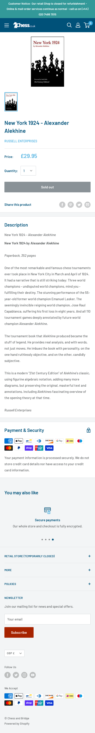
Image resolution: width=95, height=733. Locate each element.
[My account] (78, 25)
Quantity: (11, 171)
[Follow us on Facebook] (7, 675)
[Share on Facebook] (62, 204)
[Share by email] (87, 204)
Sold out (47, 187)
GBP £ (11, 653)
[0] (87, 25)
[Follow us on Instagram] (24, 675)
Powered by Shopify (16, 723)
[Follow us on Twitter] (16, 675)
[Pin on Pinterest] (71, 204)
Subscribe (19, 632)
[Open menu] (6, 25)
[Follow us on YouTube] (33, 675)
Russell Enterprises (20, 141)
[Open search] (69, 25)
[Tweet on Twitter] (79, 204)
